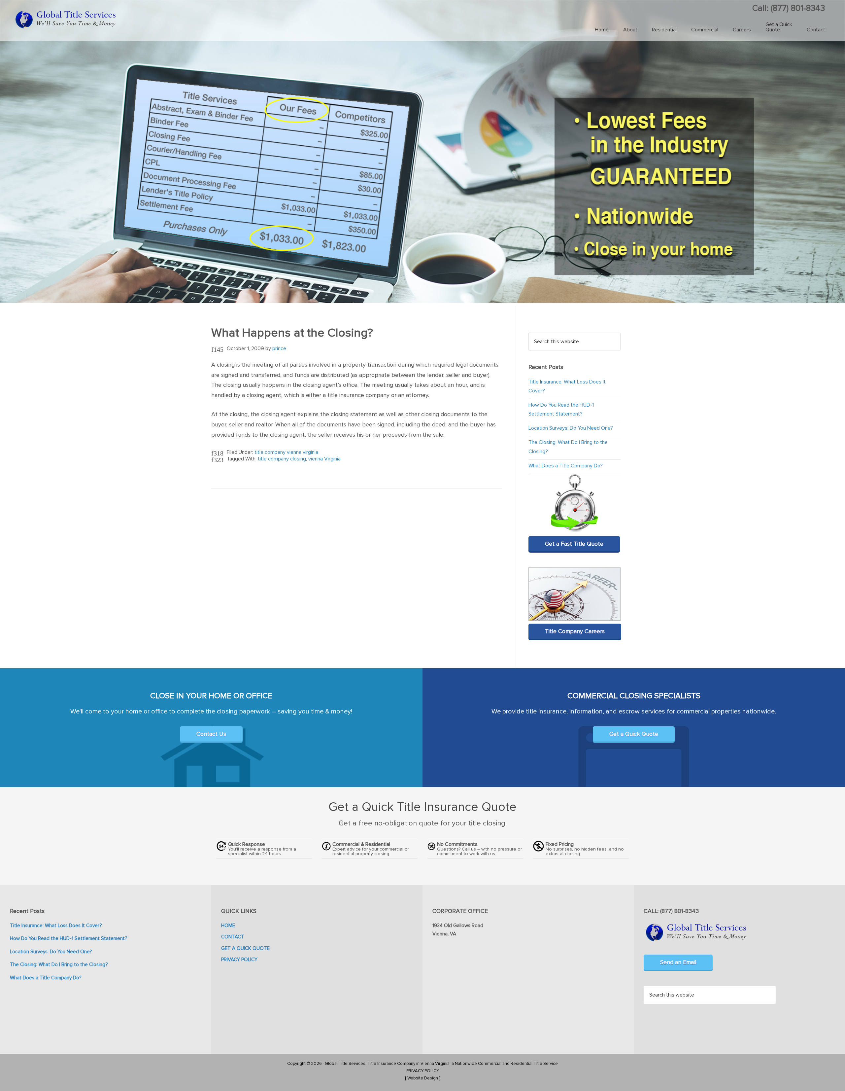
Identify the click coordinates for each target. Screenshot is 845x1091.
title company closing (282, 458)
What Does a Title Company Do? (565, 465)
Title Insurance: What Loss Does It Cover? (56, 925)
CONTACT (232, 937)
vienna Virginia (324, 458)
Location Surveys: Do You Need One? (570, 428)
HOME (228, 925)
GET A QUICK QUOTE (245, 948)
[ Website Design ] (422, 1078)
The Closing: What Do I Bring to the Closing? (59, 964)
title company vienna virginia (286, 452)
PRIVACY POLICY (239, 960)
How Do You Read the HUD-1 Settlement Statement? (68, 938)
